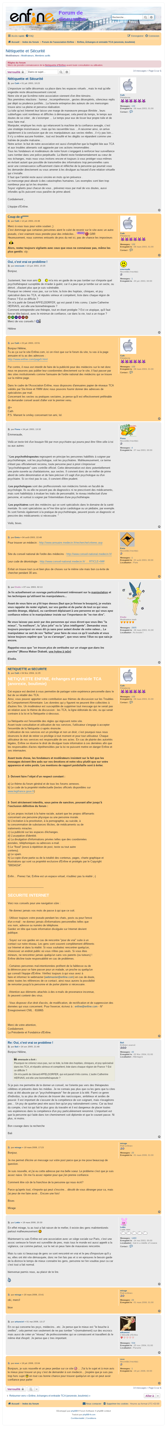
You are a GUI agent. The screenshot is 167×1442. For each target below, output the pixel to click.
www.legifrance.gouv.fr (21, 791)
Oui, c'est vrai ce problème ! (27, 261)
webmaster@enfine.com (59, 977)
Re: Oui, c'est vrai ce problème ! (30, 1042)
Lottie (123, 1227)
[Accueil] (33, 16)
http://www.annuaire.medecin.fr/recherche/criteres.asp (70, 542)
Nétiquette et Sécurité (25, 51)
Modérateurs (27, 55)
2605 (134, 627)
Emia (122, 548)
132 (133, 106)
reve (122, 1359)
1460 (134, 1238)
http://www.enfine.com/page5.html (28, 359)
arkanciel (125, 1332)
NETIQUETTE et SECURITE (27, 669)
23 (133, 1153)
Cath (122, 95)
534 (133, 1343)
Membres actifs (42, 55)
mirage (123, 1143)
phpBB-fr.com (89, 1414)
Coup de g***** (18, 216)
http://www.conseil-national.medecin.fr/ (89, 554)
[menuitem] (29, 35)
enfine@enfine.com (86, 1006)
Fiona (123, 438)
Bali (122, 1042)
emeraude (125, 269)
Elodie (123, 617)
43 (133, 1052)
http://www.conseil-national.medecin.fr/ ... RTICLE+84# (72, 561)
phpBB (74, 1411)
